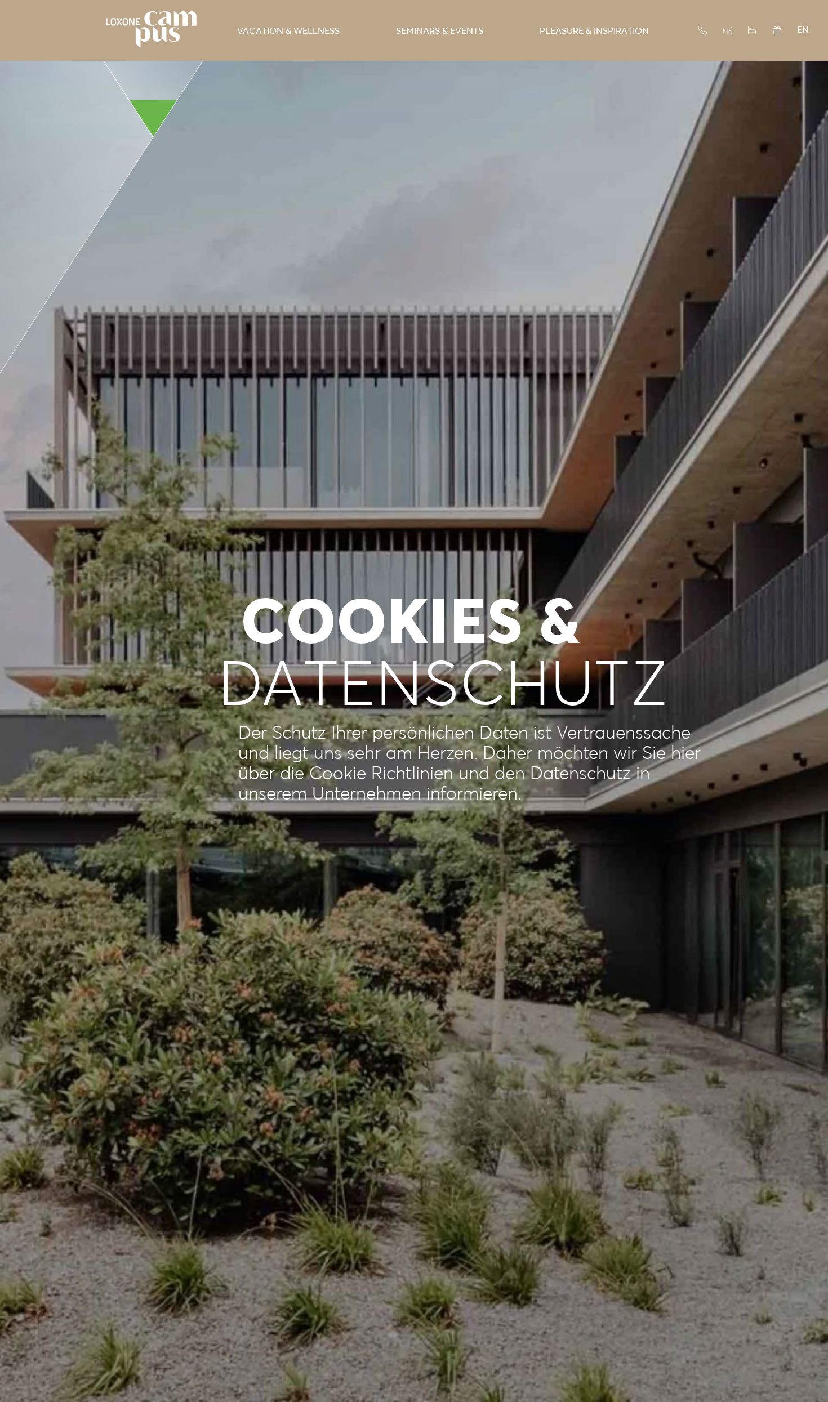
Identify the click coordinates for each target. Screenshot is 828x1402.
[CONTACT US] (702, 30)
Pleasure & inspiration (594, 30)
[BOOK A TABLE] (727, 30)
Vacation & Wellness (288, 30)
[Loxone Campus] (151, 30)
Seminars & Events (439, 30)
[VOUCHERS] (776, 30)
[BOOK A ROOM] (752, 30)
